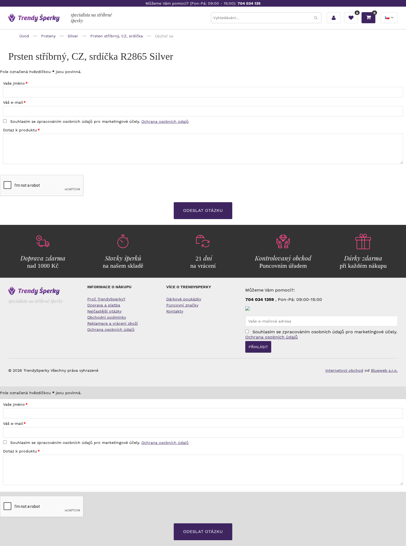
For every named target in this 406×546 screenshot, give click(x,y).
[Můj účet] (334, 17)
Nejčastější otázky (104, 311)
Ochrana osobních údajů (165, 121)
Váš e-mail (13, 102)
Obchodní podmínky (106, 317)
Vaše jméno (14, 83)
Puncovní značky (182, 305)
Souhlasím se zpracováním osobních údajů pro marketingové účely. (99, 121)
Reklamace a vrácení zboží (112, 323)
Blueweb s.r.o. (384, 370)
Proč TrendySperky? (106, 299)
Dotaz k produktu (20, 130)
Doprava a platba (103, 305)
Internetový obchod (344, 370)
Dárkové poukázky (183, 299)
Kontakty (174, 311)
